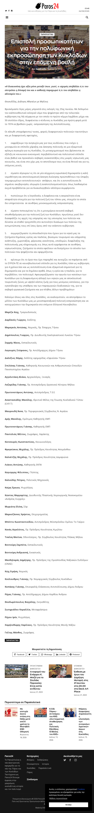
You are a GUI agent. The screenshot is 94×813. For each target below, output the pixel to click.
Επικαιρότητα (33, 764)
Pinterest (76, 655)
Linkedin (62, 655)
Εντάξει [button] (69, 805)
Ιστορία (45, 764)
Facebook (20, 655)
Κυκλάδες (31, 768)
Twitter (34, 655)
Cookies (81, 789)
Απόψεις (30, 760)
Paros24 (41, 799)
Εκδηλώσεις (42, 760)
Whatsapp (48, 655)
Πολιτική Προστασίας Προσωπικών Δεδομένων (30, 801)
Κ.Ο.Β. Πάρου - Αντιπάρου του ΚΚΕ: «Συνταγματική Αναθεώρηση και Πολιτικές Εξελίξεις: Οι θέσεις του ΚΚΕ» (56, 721)
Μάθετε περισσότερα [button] (58, 798)
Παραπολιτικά (47, 34)
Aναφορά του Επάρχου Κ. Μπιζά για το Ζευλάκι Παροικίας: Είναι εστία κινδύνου (37, 680)
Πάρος (30, 772)
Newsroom (39, 69)
